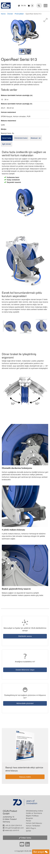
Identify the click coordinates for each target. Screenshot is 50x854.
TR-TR (23, 5)
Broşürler (29, 818)
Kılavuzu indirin (25, 777)
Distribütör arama (25, 636)
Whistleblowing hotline (34, 811)
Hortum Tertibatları (33, 825)
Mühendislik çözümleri (25, 703)
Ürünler (10, 13)
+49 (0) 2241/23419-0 (13, 825)
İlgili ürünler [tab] (6, 144)
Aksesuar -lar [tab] (36, 138)
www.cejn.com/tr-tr (12, 830)
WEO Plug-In (31, 828)
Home (3, 13)
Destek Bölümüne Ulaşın (25, 669)
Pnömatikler (19, 13)
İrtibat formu (26, 837)
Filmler (28, 820)
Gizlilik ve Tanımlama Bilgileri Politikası (34, 814)
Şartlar (28, 830)
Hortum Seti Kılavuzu (34, 823)
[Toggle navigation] (45, 5)
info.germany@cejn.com (14, 828)
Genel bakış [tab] (6, 138)
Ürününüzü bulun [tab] (21, 138)
